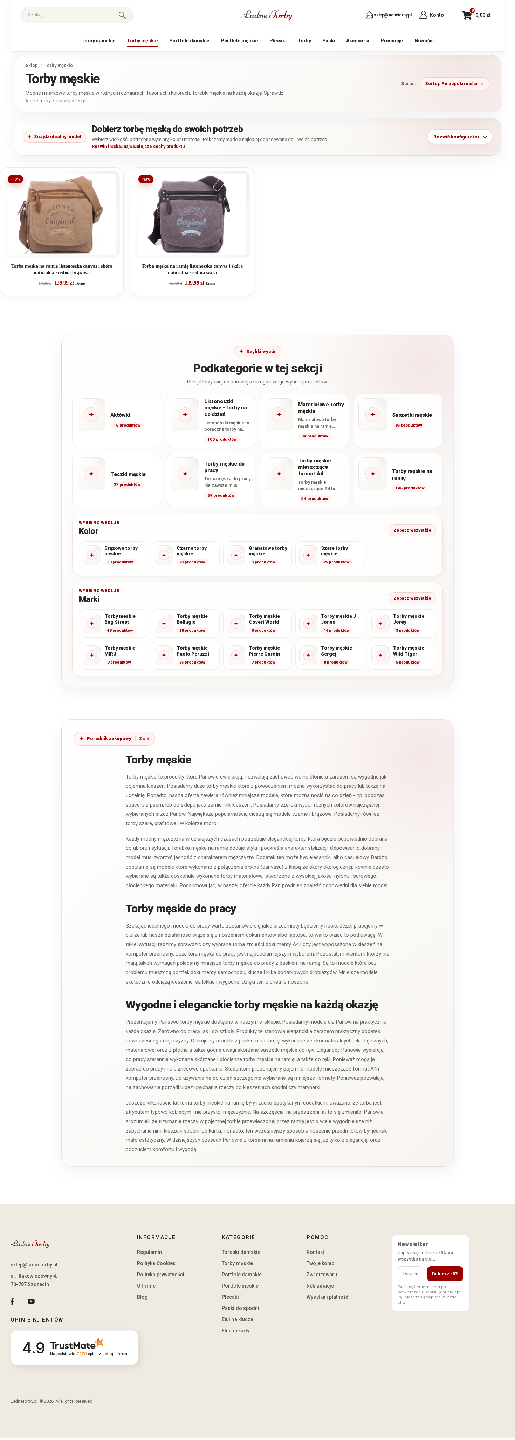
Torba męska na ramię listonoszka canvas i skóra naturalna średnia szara (192, 269)
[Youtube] (31, 1301)
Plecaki (278, 40)
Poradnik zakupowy (109, 738)
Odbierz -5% (445, 1273)
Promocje (391, 40)
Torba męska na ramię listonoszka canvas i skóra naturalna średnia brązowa (61, 269)
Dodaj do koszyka (67, 249)
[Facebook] (12, 1301)
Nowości (424, 40)
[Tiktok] (50, 1301)
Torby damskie (98, 40)
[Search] (122, 15)
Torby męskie (142, 40)
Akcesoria (357, 40)
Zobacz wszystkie (412, 530)
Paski (328, 40)
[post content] (61, 214)
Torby (304, 40)
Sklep (32, 65)
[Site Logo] (267, 15)
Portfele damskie (189, 40)
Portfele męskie (239, 40)
